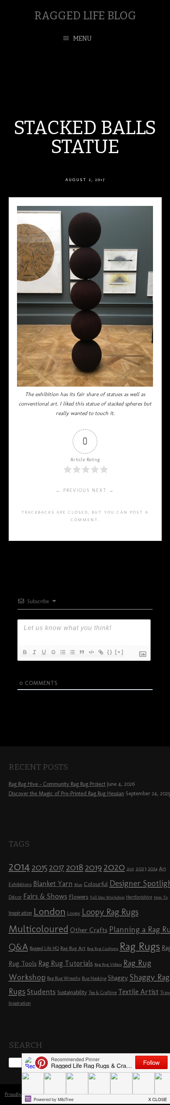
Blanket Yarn (53, 883)
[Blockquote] (81, 652)
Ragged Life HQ (44, 948)
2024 (152, 868)
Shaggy (118, 978)
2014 (19, 866)
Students (41, 991)
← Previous (73, 490)
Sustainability (72, 992)
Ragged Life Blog (85, 15)
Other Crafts (89, 930)
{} (110, 652)
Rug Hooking (94, 978)
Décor (15, 897)
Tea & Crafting (103, 992)
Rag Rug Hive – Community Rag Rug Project (57, 784)
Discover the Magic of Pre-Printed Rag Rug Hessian (66, 793)
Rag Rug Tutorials (65, 963)
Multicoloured (38, 929)
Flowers (79, 896)
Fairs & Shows (45, 896)
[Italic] (34, 652)
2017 (56, 867)
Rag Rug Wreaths (63, 978)
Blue (78, 884)
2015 (39, 867)
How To (161, 897)
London (50, 911)
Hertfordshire (139, 897)
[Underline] (43, 652)
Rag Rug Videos (108, 964)
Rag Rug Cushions (102, 948)
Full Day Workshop (107, 897)
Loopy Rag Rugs (110, 912)
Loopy (73, 913)
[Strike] (53, 652)
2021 (130, 868)
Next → (103, 490)
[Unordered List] (72, 652)
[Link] (100, 652)
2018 (74, 867)
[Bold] (24, 652)
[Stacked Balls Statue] (85, 384)
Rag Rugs (140, 946)
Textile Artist (138, 991)
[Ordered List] (62, 652)
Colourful (96, 884)
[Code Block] (91, 652)
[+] (119, 652)
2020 (114, 866)
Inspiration (20, 913)
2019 (93, 867)
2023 (141, 868)
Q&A (18, 946)
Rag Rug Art (72, 948)
